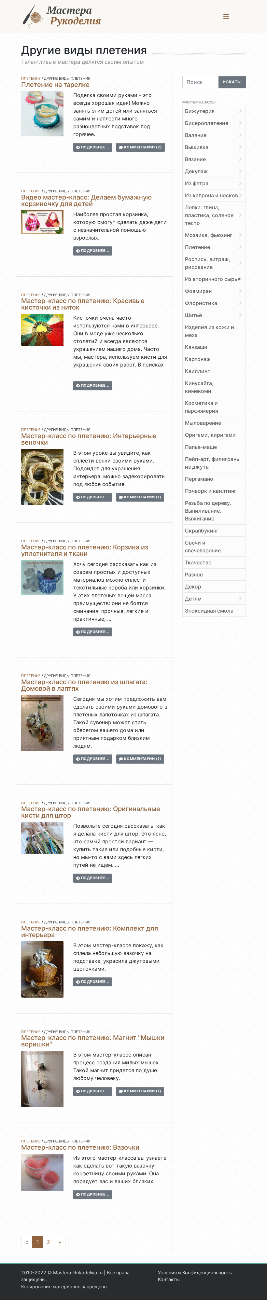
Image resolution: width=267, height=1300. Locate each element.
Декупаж (196, 171)
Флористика (201, 303)
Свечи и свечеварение (203, 546)
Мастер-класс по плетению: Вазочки (80, 1147)
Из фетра (196, 183)
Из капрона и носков (211, 195)
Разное (194, 574)
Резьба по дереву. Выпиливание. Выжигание (208, 511)
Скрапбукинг (201, 530)
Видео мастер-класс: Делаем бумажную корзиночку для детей (86, 200)
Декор (193, 586)
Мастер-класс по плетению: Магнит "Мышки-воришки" (94, 1041)
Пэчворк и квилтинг (210, 491)
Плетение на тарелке (55, 85)
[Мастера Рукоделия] (62, 16)
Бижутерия (200, 111)
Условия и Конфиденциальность (195, 1272)
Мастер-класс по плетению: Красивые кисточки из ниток (83, 304)
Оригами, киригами (210, 435)
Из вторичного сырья (212, 279)
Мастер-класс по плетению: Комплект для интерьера (89, 931)
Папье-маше (201, 447)
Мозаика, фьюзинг (208, 235)
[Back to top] (255, 1288)
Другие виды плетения (67, 78)
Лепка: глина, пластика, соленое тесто (209, 215)
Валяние (195, 135)
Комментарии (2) (142, 147)
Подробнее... (94, 147)
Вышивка (196, 147)
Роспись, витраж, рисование (208, 263)
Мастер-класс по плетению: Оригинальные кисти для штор (90, 812)
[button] (226, 16)
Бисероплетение (206, 123)
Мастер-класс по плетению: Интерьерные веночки (89, 439)
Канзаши (196, 347)
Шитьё (193, 315)
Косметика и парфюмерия (201, 407)
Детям (193, 598)
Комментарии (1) (142, 497)
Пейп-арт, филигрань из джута (212, 463)
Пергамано (199, 479)
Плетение (31, 78)
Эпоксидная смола (209, 610)
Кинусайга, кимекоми (199, 387)
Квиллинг (197, 371)
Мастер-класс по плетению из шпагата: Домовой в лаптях (84, 685)
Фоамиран (198, 291)
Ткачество (198, 562)
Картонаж (198, 359)
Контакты (169, 1279)
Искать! (232, 81)
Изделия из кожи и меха (209, 331)
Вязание (195, 159)
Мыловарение (203, 423)
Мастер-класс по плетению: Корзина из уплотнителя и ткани (84, 550)
